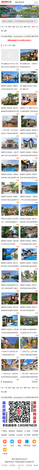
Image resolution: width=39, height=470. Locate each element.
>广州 (9, 45)
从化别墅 (19, 435)
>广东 (5, 45)
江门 (37, 27)
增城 (33, 27)
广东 (1, 27)
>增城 (13, 45)
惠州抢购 (12, 435)
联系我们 (13, 465)
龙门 (21, 27)
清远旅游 (19, 431)
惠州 (9, 27)
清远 (13, 27)
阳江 (29, 27)
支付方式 (21, 465)
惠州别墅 (35, 435)
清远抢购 (4, 435)
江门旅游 (27, 431)
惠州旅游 (12, 431)
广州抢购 (35, 431)
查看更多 (35, 382)
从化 (17, 27)
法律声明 (29, 465)
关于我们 (5, 465)
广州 (5, 27)
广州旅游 (4, 431)
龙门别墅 (27, 435)
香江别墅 (4, 31)
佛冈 (25, 27)
